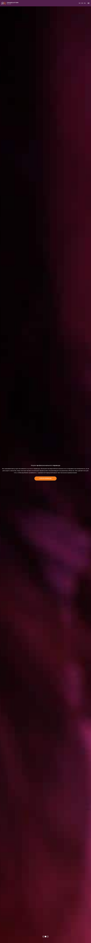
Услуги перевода (45, 478)
